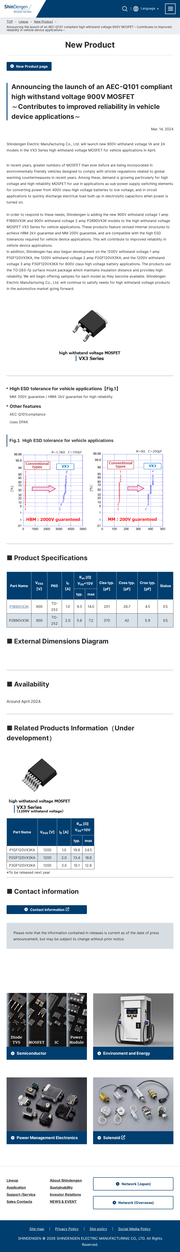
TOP (10, 21)
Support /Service (21, 1194)
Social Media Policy (134, 1229)
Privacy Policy (67, 1229)
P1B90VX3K (19, 606)
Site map (36, 1229)
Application (16, 1187)
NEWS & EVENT (63, 1201)
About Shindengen (66, 1180)
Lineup (23, 21)
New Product (43, 21)
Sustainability (61, 1187)
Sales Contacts (19, 1201)
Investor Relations (65, 1194)
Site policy (98, 1229)
